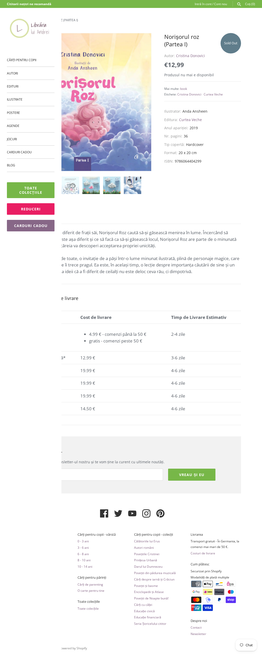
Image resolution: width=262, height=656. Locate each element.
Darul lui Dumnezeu (148, 566)
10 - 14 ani (85, 566)
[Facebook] (104, 515)
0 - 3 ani (83, 541)
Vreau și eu (191, 474)
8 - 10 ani (84, 560)
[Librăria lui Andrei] (30, 28)
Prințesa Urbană (145, 560)
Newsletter (198, 634)
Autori (12, 73)
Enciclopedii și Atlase (149, 592)
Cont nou (220, 4)
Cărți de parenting (90, 584)
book (183, 89)
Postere (13, 113)
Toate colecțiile (30, 190)
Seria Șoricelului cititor (150, 623)
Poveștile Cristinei (146, 554)
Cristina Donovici (190, 55)
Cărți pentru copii (21, 60)
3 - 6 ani (83, 547)
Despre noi (199, 621)
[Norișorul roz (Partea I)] (86, 102)
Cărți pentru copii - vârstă (97, 534)
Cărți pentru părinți (92, 577)
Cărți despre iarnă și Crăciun (154, 579)
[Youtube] (132, 515)
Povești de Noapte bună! (151, 598)
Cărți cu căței (143, 605)
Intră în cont (203, 4)
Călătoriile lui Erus (147, 541)
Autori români (144, 547)
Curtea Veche (213, 94)
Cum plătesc (200, 564)
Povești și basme (146, 586)
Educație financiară (147, 617)
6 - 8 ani (83, 554)
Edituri (12, 86)
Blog (11, 165)
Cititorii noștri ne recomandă (29, 4)
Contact (196, 627)
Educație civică (144, 611)
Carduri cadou (19, 152)
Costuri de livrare (203, 553)
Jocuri (12, 139)
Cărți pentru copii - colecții (153, 534)
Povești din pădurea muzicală (155, 573)
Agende (13, 126)
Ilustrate (15, 99)
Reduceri (31, 209)
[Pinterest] (160, 515)
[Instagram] (146, 515)
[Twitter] (118, 515)
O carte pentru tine (91, 590)
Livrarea (197, 534)
